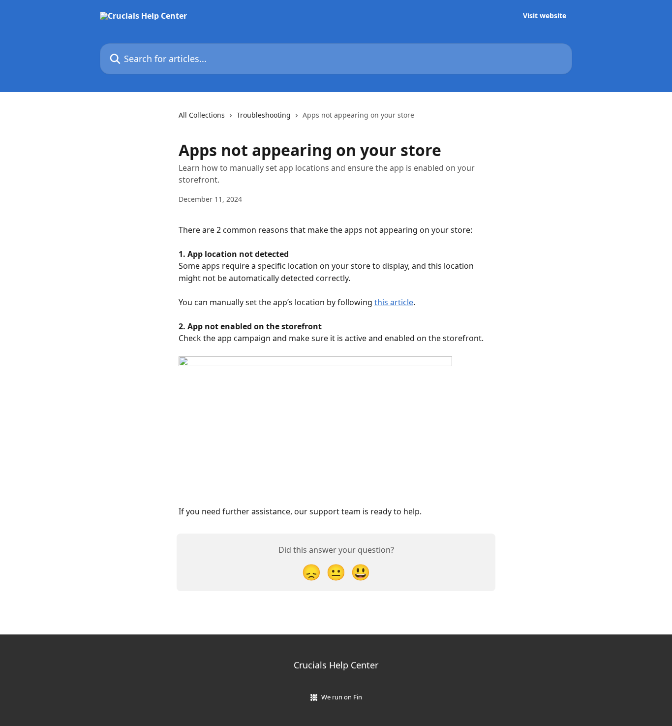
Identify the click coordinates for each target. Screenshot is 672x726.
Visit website (544, 15)
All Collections (202, 115)
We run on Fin (341, 697)
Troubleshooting (264, 115)
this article (393, 302)
